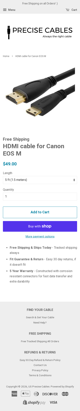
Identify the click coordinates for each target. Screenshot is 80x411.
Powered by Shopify (62, 386)
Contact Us (40, 365)
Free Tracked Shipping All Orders (40, 341)
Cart (74, 9)
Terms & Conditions (40, 375)
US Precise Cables (39, 386)
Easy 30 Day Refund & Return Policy (40, 360)
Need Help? (40, 322)
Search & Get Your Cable (40, 317)
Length (7, 173)
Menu (11, 9)
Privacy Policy (40, 370)
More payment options (40, 236)
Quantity (8, 189)
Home (6, 56)
